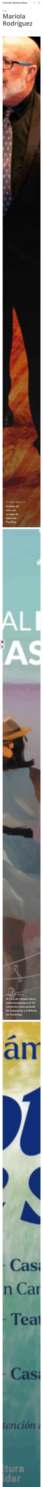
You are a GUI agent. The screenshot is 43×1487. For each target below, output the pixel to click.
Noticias (20, 995)
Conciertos (10, 502)
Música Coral (21, 502)
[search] (34, 2)
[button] (39, 2)
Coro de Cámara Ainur (15, 2)
